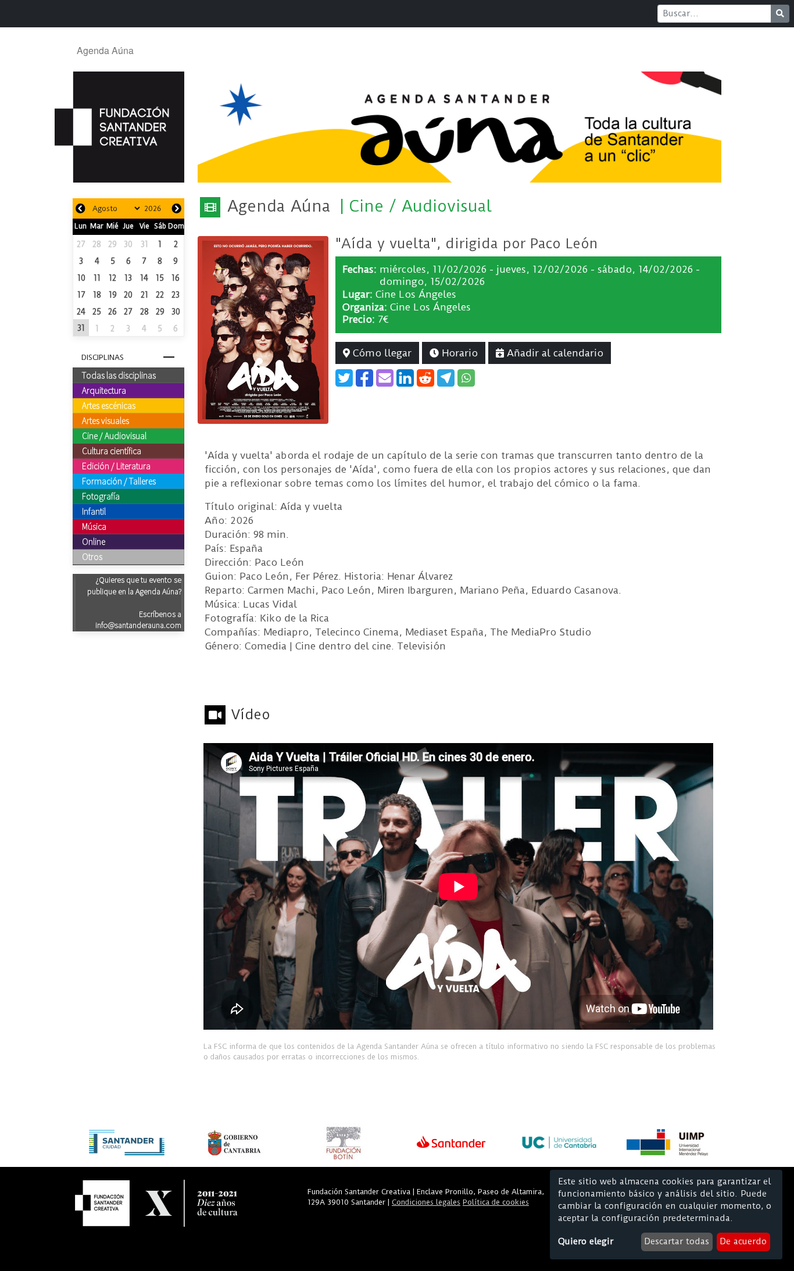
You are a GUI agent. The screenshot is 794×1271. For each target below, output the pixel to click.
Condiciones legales (426, 1202)
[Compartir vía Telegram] (446, 378)
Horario (458, 353)
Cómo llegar (381, 353)
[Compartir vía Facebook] (364, 378)
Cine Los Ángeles (415, 294)
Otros (92, 556)
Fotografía (101, 496)
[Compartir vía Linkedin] (405, 378)
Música (94, 526)
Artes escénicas (108, 405)
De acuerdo (743, 1241)
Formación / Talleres (119, 481)
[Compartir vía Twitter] (344, 378)
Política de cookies (496, 1202)
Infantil (94, 511)
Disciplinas (102, 357)
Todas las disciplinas (119, 375)
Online (93, 541)
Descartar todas (676, 1241)
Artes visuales (105, 420)
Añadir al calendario (553, 353)
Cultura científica (111, 450)
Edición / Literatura (116, 466)
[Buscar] (780, 14)
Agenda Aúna (105, 50)
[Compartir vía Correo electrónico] (385, 378)
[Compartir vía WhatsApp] (466, 378)
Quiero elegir (585, 1241)
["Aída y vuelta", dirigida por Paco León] (263, 329)
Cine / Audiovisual (114, 435)
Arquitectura (104, 390)
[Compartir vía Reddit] (425, 378)
